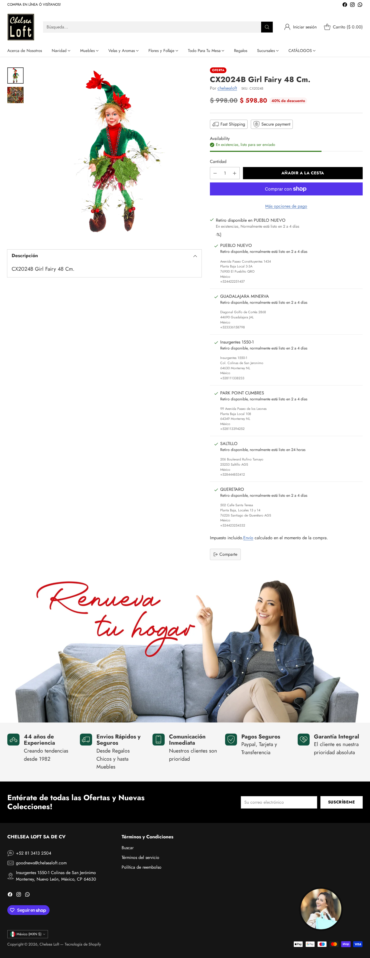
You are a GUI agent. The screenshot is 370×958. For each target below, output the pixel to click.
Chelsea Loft (49, 944)
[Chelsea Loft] (20, 27)
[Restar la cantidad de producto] (215, 173)
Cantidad (218, 161)
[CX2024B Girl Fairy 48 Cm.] (115, 153)
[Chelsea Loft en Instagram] (352, 5)
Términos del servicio (140, 857)
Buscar (128, 848)
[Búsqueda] (267, 27)
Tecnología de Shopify (83, 944)
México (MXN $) (29, 934)
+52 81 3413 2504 (33, 853)
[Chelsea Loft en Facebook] (345, 5)
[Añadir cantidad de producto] (234, 173)
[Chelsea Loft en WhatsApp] (360, 5)
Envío (248, 538)
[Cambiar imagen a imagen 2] (15, 95)
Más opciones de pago (286, 206)
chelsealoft (227, 88)
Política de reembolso (141, 867)
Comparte (228, 554)
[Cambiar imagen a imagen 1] (15, 75)
